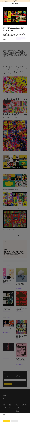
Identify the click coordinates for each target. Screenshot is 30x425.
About (16, 403)
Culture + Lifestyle (5, 407)
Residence (23, 403)
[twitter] (18, 235)
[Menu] (26, 4)
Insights (17, 410)
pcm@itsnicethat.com (14, 254)
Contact (17, 405)
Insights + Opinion (5, 403)
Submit (16, 404)
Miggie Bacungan (5, 50)
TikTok (10, 404)
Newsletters (17, 411)
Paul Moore (6, 37)
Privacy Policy (17, 407)
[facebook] (16, 235)
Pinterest (10, 407)
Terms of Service (18, 408)
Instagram (10, 403)
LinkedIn (10, 405)
